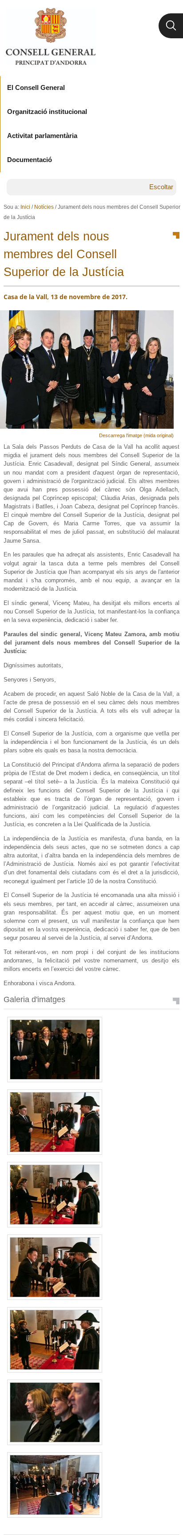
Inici (25, 207)
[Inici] (50, 36)
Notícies (44, 207)
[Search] (171, 25)
